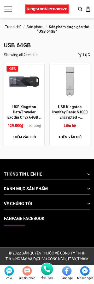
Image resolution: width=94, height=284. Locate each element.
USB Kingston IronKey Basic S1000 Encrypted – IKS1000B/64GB (69, 112)
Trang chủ (13, 27)
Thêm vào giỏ (24, 137)
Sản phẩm (35, 27)
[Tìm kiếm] (80, 9)
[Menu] (8, 9)
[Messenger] (85, 271)
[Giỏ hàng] (88, 9)
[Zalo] (9, 271)
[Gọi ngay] (47, 269)
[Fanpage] (67, 271)
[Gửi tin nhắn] (27, 271)
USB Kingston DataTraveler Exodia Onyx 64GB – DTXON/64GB (24, 112)
